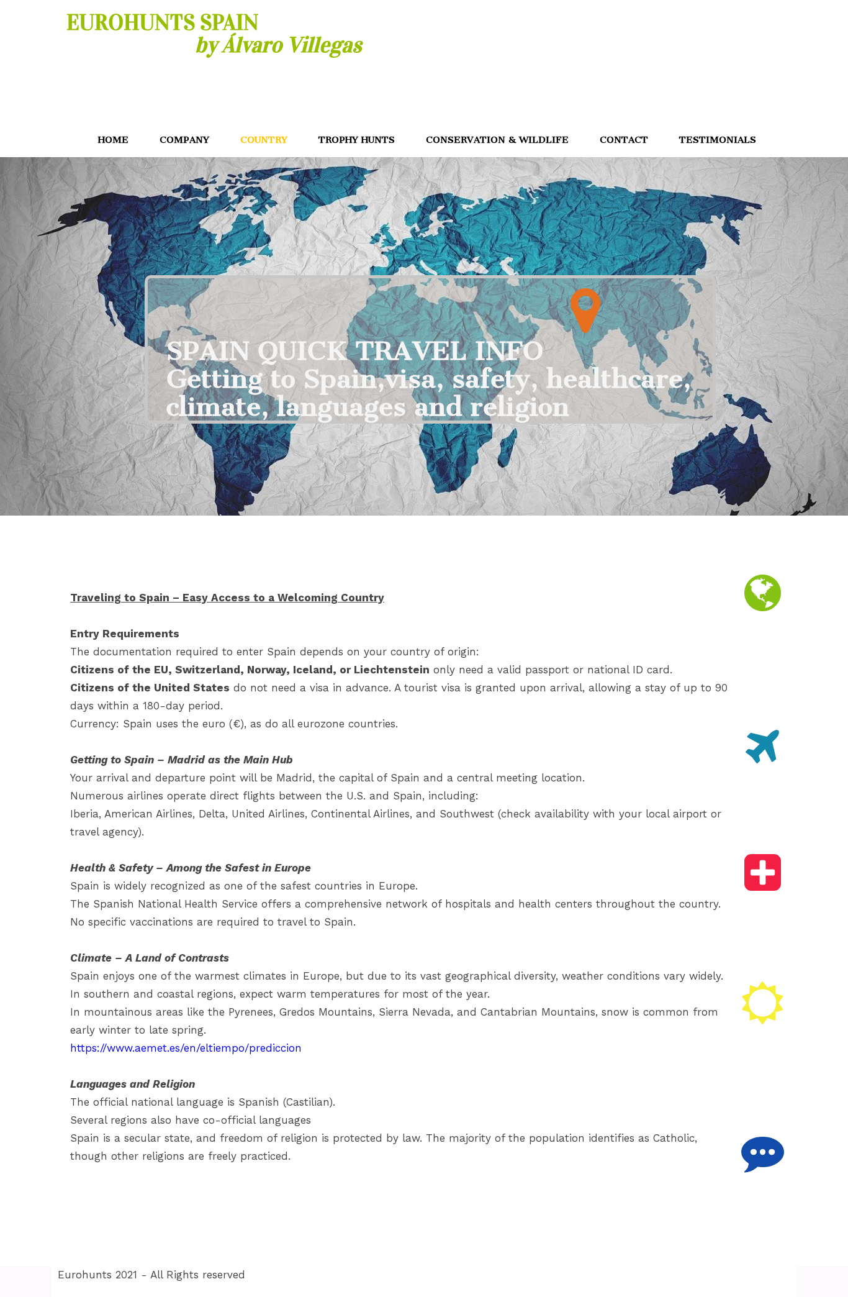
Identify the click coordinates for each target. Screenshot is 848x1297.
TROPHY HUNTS (356, 139)
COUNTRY (263, 139)
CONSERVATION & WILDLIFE (497, 139)
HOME (113, 139)
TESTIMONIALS (717, 139)
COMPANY (184, 139)
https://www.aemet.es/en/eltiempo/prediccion (186, 1048)
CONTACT (624, 139)
